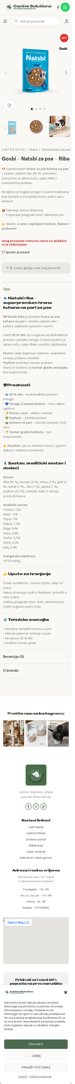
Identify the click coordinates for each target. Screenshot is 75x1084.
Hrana (33, 149)
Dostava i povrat (36, 839)
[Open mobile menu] (5, 21)
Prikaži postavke (35, 1067)
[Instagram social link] (36, 806)
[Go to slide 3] (40, 109)
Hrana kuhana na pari (56, 149)
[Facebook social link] (58, 7)
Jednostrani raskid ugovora (36, 857)
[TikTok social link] (43, 806)
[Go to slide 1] (32, 109)
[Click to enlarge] (9, 105)
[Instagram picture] (13, 733)
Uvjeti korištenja (35, 833)
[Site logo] (28, 7)
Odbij (36, 1056)
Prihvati (36, 1044)
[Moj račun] (66, 21)
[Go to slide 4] (44, 109)
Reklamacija (36, 845)
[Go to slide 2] (36, 109)
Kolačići (23, 1076)
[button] (66, 992)
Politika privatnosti (40, 1076)
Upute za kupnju (36, 851)
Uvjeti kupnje (36, 827)
